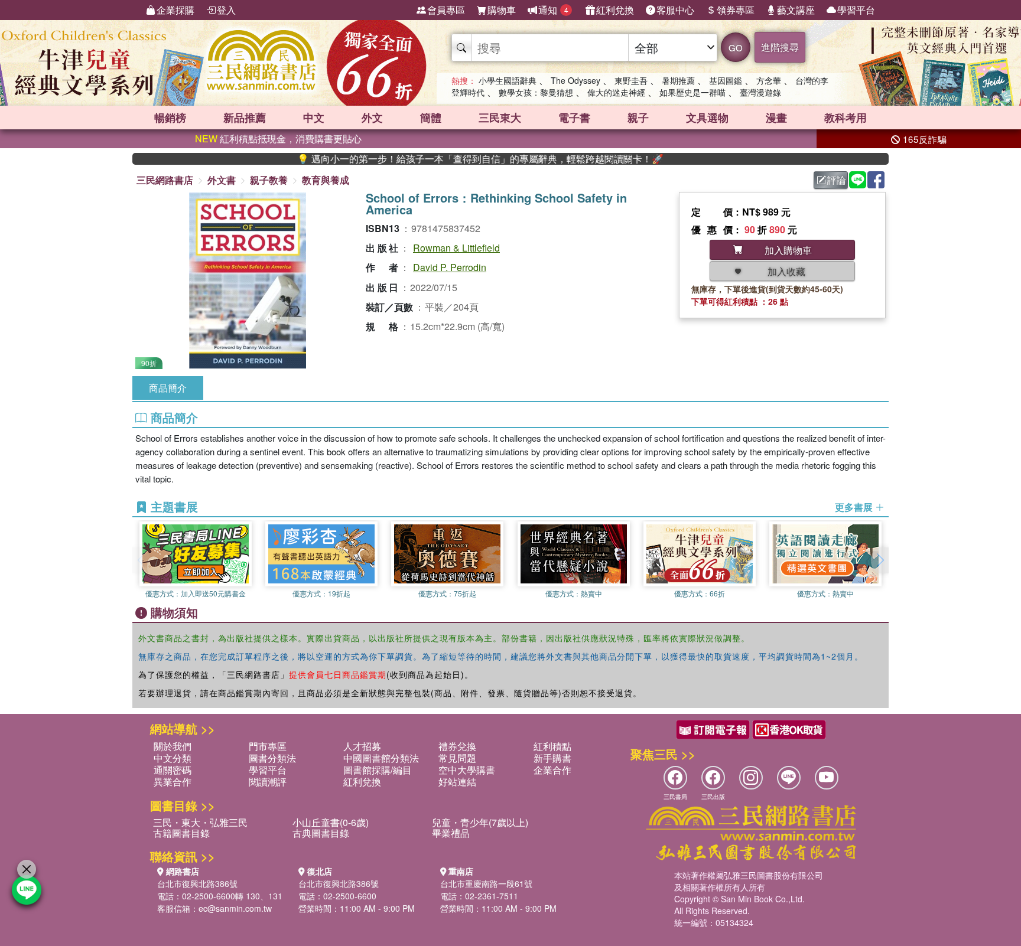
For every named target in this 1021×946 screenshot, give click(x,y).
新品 (244, 117)
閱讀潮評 (268, 781)
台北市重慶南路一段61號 (486, 883)
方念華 (768, 80)
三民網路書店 (164, 180)
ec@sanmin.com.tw (235, 908)
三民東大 (500, 117)
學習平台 (856, 10)
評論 (836, 180)
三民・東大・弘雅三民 (200, 822)
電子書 (574, 117)
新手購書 (552, 758)
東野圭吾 (631, 80)
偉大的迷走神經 (616, 92)
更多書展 (855, 507)
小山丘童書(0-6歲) (330, 822)
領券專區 (736, 10)
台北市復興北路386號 (197, 883)
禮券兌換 (457, 746)
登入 (226, 10)
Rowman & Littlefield (456, 248)
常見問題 (457, 758)
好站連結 (457, 781)
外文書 (221, 180)
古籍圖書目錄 (181, 833)
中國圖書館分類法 (381, 758)
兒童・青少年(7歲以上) (480, 822)
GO (736, 47)
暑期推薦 (678, 80)
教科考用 (845, 117)
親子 (638, 117)
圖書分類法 (272, 758)
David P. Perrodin (449, 267)
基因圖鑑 (725, 80)
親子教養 (269, 180)
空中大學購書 (466, 770)
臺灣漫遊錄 (760, 92)
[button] (880, 560)
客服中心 (675, 10)
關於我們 (172, 746)
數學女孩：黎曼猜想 (536, 92)
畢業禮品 (451, 833)
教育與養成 (325, 180)
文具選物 (707, 117)
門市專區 (268, 746)
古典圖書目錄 (320, 833)
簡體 (430, 117)
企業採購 (175, 10)
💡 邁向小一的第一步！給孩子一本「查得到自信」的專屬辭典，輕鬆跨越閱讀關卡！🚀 (452, 159)
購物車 (501, 10)
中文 (313, 117)
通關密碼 (172, 770)
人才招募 (362, 746)
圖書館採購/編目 (377, 770)
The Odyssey (575, 80)
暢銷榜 (170, 117)
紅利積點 (552, 746)
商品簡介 (168, 387)
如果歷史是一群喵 (692, 92)
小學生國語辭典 (507, 80)
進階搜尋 (780, 47)
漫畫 (776, 117)
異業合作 (172, 781)
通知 (553, 10)
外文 (372, 117)
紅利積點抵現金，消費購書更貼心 (278, 138)
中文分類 (172, 758)
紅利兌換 (615, 10)
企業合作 (552, 770)
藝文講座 (796, 10)
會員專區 (446, 10)
